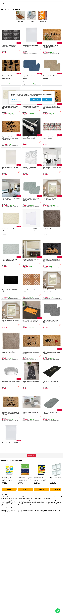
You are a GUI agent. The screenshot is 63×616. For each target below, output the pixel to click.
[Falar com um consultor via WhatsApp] (57, 610)
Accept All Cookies (47, 99)
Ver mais (3, 515)
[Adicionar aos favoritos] (19, 50)
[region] (31, 97)
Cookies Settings (16, 99)
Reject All (35, 99)
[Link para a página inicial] (2, 6)
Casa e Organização (9, 6)
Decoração (20, 6)
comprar (9, 489)
